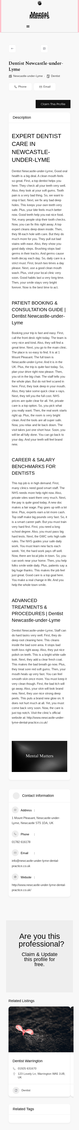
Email (46, 86)
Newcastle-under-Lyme (28, 75)
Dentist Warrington (28, 1061)
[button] (39, 26)
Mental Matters (39, 15)
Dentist (55, 75)
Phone (22, 86)
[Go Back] (12, 49)
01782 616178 (21, 842)
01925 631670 (27, 1068)
